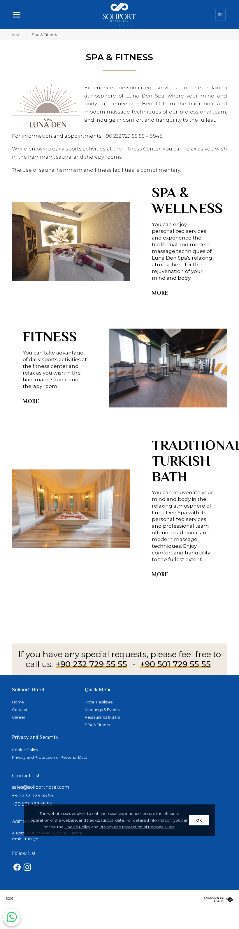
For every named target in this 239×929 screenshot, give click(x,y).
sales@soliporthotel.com (40, 787)
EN (220, 15)
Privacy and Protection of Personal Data (137, 827)
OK (199, 820)
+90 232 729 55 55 (91, 664)
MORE (160, 293)
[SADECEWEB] (218, 900)
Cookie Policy (77, 827)
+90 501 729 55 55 (175, 664)
